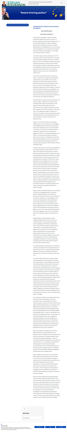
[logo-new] (13, 2)
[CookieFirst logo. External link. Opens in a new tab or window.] (1, 424)
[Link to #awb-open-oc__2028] (61, 3)
